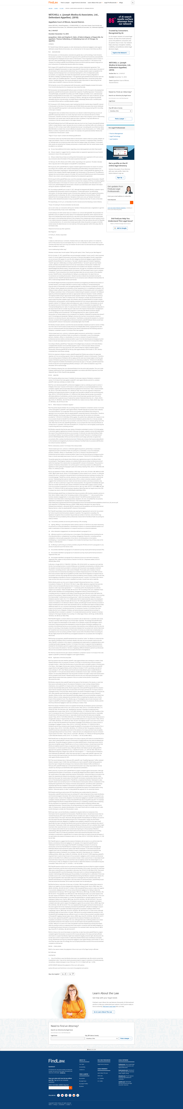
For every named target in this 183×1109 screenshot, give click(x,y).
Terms (50, 1104)
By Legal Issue (82, 1081)
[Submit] (131, 202)
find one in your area (109, 1006)
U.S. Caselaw (101, 1078)
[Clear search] (130, 111)
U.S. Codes (100, 1081)
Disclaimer (61, 1104)
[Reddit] (73, 1095)
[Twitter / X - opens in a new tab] (66, 1095)
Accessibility (82, 1067)
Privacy (55, 1104)
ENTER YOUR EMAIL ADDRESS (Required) (59, 1085)
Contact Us (81, 1069)
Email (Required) (112, 199)
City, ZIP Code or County (115, 108)
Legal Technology (115, 136)
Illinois (56, 8)
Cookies (68, 1104)
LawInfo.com (122, 1081)
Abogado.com (122, 1076)
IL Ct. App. (62, 8)
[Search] (132, 2)
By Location (82, 1078)
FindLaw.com (122, 1064)
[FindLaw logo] (54, 2)
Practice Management (116, 133)
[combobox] (120, 104)
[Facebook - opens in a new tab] (58, 1095)
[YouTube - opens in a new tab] (62, 1095)
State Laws (100, 1075)
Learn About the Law (103, 1073)
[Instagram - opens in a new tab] (70, 1095)
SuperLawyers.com (123, 1070)
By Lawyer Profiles (83, 1083)
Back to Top (92, 1049)
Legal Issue (112, 101)
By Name (81, 1086)
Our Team (81, 1064)
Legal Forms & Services (103, 1064)
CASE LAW (50, 8)
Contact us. (62, 1072)
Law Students (114, 139)
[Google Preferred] (77, 1095)
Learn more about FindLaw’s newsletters (117, 208)
